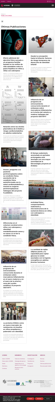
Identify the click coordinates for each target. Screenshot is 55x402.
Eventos (42, 361)
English (9, 1)
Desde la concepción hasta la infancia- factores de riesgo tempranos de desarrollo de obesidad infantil (41, 60)
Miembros (4, 366)
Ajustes (48, 398)
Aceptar (30, 398)
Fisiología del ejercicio (20, 361)
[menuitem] (3, 1)
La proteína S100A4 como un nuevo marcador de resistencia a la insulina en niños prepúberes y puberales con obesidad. (13, 327)
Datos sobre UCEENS (7, 361)
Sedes (3, 363)
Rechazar (39, 398)
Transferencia (31, 361)
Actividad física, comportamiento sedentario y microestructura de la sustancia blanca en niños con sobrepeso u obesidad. (41, 208)
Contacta (4, 368)
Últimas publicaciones (45, 363)
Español (3, 1)
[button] (2, 21)
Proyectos (30, 363)
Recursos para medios (45, 366)
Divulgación (30, 366)
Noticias (42, 358)
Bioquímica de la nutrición (19, 368)
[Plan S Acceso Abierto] (50, 1)
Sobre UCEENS (6, 358)
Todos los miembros (20, 358)
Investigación (31, 358)
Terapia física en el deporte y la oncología (20, 364)
